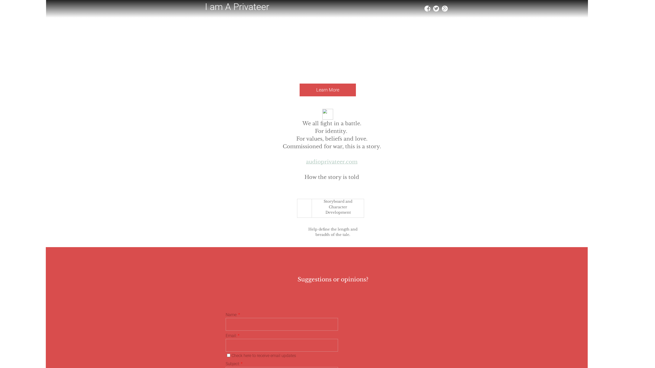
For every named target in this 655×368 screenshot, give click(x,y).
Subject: (234, 363)
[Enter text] (445, 10)
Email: (232, 335)
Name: (233, 314)
